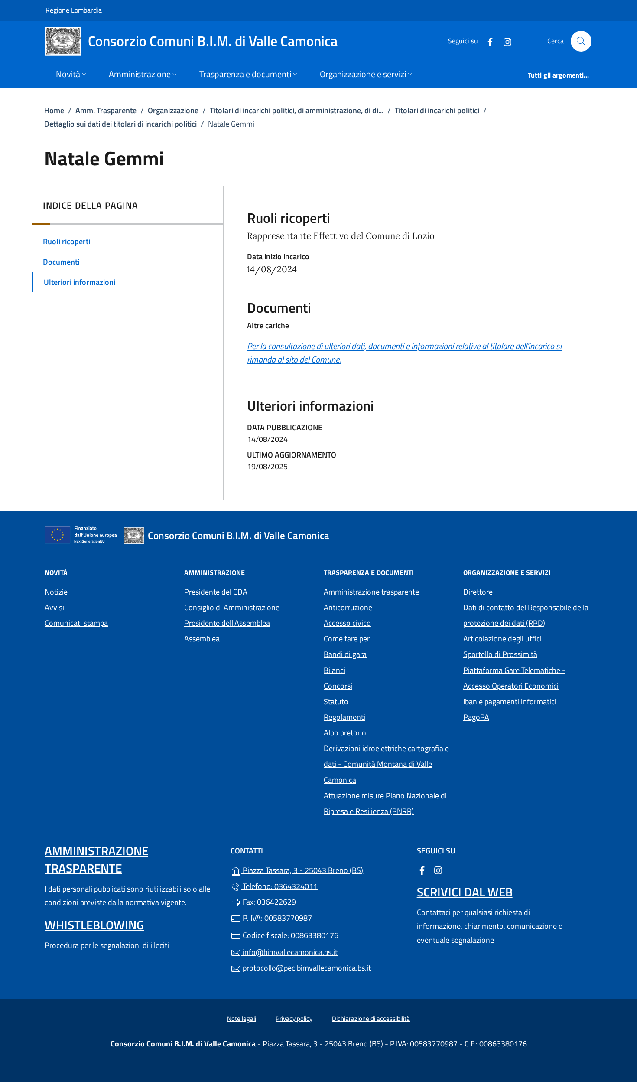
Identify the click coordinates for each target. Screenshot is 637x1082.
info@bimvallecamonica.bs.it (289, 952)
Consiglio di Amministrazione (232, 607)
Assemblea (202, 638)
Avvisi (54, 607)
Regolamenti (344, 717)
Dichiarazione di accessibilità (371, 1018)
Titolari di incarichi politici (437, 110)
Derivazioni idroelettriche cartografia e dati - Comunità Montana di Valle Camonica (386, 763)
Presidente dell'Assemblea (227, 623)
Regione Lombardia (74, 9)
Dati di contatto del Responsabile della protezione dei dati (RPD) (525, 615)
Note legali (241, 1018)
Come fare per (347, 638)
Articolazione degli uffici (502, 638)
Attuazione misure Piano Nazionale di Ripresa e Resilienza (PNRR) (385, 803)
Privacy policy (294, 1018)
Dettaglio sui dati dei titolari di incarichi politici (120, 124)
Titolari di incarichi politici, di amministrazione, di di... (297, 110)
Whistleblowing (94, 924)
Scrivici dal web (465, 892)
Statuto (336, 701)
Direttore (478, 592)
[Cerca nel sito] (581, 41)
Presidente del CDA (215, 592)
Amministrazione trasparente (371, 592)
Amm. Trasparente (105, 110)
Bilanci (334, 670)
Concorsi (338, 686)
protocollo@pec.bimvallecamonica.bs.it (306, 968)
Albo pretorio (385, 732)
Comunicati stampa (76, 623)
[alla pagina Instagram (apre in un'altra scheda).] (504, 41)
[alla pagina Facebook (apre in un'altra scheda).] (486, 41)
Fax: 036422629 (268, 902)
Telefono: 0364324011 (279, 886)
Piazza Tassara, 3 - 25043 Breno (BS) (323, 869)
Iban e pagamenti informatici (509, 701)
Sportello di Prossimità (500, 654)
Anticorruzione (348, 607)
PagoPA (516, 716)
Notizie (56, 592)
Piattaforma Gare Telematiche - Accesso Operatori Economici (527, 678)
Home (54, 110)
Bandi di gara (345, 654)
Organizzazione (173, 110)
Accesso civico (347, 623)
